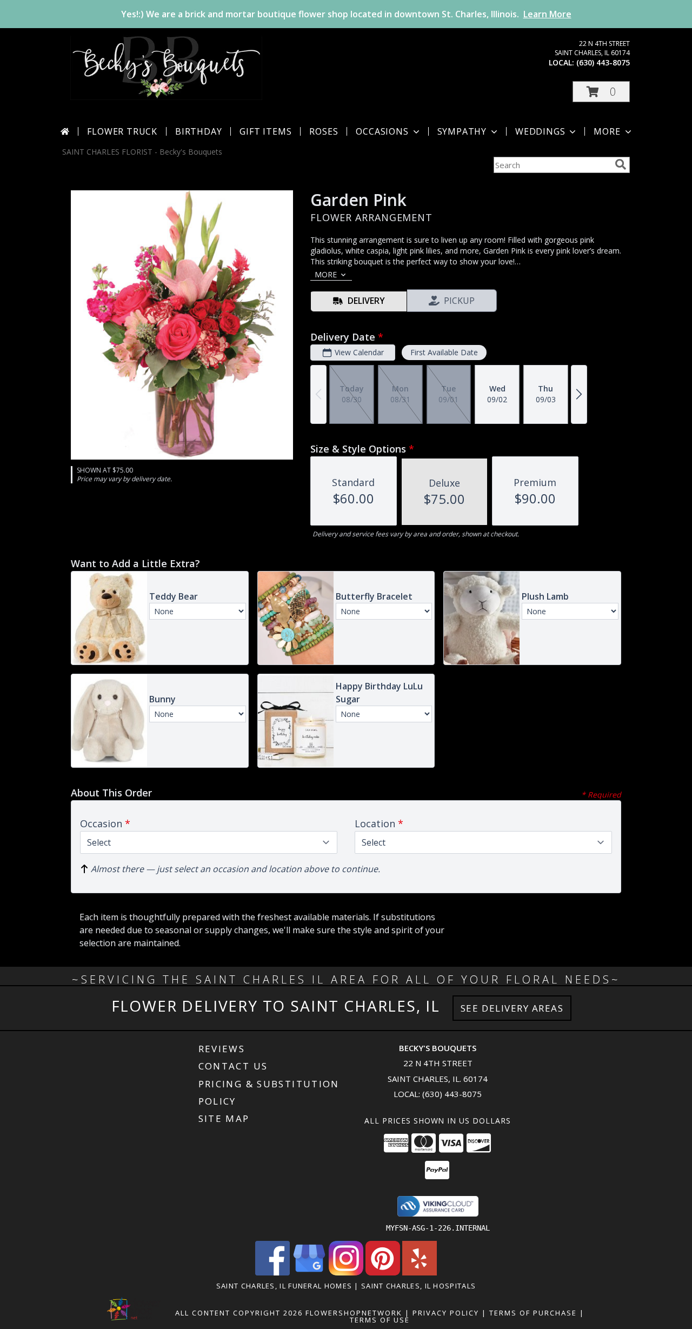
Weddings (540, 131)
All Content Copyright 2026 (239, 1313)
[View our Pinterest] (382, 1272)
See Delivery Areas (512, 1008)
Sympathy (462, 131)
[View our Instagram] (346, 1272)
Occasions (382, 131)
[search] (620, 164)
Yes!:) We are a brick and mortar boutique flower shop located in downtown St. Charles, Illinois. (346, 14)
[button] (601, 91)
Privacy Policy (445, 1313)
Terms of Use (380, 1320)
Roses (323, 131)
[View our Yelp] (419, 1272)
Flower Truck (122, 131)
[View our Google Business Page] (309, 1272)
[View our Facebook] (272, 1272)
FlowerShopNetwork (353, 1313)
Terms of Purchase (533, 1313)
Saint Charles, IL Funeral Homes (284, 1286)
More (607, 131)
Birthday (198, 131)
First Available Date (444, 352)
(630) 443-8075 (603, 62)
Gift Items (265, 131)
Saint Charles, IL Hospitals (418, 1286)
